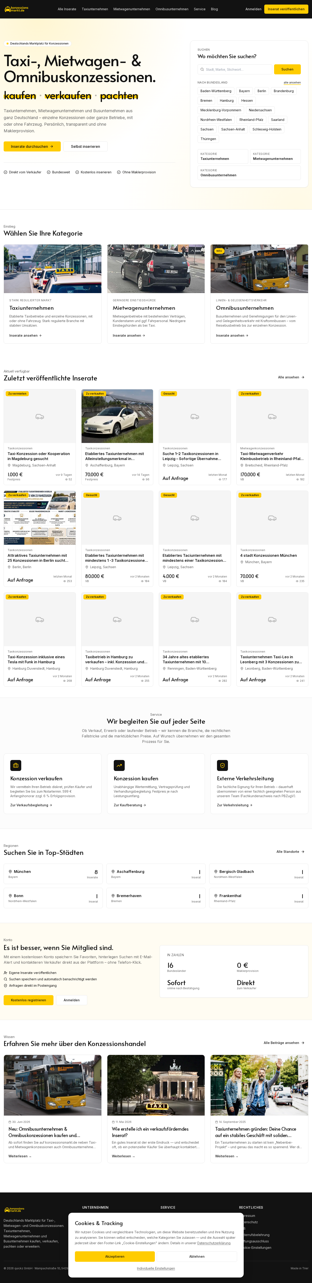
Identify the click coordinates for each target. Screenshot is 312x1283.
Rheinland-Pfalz (251, 120)
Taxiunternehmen (95, 9)
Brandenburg (284, 91)
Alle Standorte (288, 852)
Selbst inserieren (85, 146)
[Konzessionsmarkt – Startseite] (17, 9)
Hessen (247, 100)
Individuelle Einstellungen (156, 1268)
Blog (214, 9)
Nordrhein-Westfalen (216, 120)
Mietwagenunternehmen (132, 9)
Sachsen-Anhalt (233, 129)
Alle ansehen (288, 377)
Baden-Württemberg (216, 91)
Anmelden (254, 9)
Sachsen (207, 129)
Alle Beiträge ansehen (281, 1043)
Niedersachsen (260, 110)
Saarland (277, 120)
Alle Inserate (67, 9)
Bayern (244, 91)
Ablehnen (197, 1256)
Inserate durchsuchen (29, 146)
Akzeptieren (114, 1256)
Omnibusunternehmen (172, 9)
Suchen (287, 69)
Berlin (262, 91)
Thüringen (208, 139)
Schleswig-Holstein (267, 129)
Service (200, 9)
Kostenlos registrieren (28, 1000)
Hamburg (227, 100)
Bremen (206, 100)
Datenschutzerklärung (213, 1243)
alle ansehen (292, 82)
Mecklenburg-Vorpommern (221, 110)
